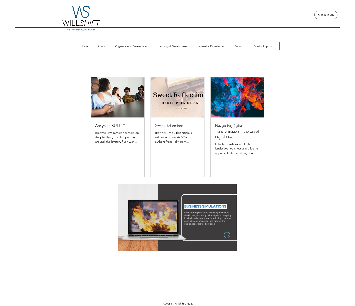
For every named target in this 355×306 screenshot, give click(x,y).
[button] (232, 247)
